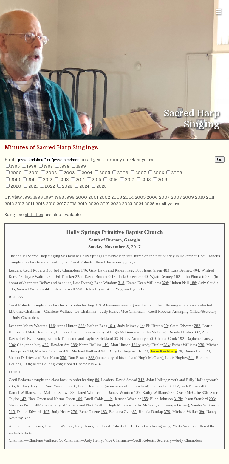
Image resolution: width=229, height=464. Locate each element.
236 (12, 386)
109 (79, 399)
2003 (69, 172)
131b (135, 345)
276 (74, 411)
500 (50, 276)
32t (66, 262)
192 (181, 338)
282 (197, 325)
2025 (101, 186)
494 (98, 364)
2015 (96, 179)
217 (141, 289)
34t (191, 357)
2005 (104, 172)
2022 (50, 186)
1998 (64, 166)
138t (72, 392)
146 (84, 270)
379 (167, 411)
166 (52, 325)
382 (197, 332)
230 (201, 345)
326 (165, 282)
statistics (34, 214)
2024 (84, 186)
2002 (51, 172)
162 (177, 276)
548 (19, 276)
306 (12, 289)
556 (63, 357)
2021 (33, 186)
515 (12, 411)
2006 (122, 172)
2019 (162, 179)
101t (111, 325)
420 (66, 351)
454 (22, 338)
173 (145, 351)
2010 (15, 179)
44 (142, 325)
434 (30, 351)
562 (38, 392)
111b (108, 399)
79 (180, 351)
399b (27, 364)
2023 (67, 186)
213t (113, 276)
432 (45, 345)
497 (46, 411)
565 (138, 270)
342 (141, 379)
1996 (31, 166)
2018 (146, 179)
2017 (129, 179)
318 (121, 282)
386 (74, 345)
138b (135, 426)
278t (72, 386)
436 (110, 289)
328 (207, 351)
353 (82, 332)
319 (98, 305)
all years (170, 203)
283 (91, 357)
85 (134, 411)
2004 (87, 172)
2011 (31, 179)
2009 (176, 172)
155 (145, 399)
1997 (48, 166)
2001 (34, 172)
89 (97, 379)
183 (104, 411)
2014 (80, 179)
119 (105, 345)
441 (48, 289)
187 (137, 392)
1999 (81, 166)
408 (204, 386)
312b (178, 399)
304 (12, 345)
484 (38, 405)
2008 (158, 172)
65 (102, 386)
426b (102, 351)
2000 (16, 172)
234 (171, 392)
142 (23, 399)
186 (193, 282)
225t (79, 276)
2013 (64, 179)
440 (145, 276)
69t (201, 411)
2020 (15, 186)
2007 (140, 172)
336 (205, 392)
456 (150, 338)
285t (209, 276)
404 (196, 270)
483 (166, 270)
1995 (15, 166)
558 (79, 289)
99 (166, 325)
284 (166, 345)
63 (116, 338)
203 (212, 399)
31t (49, 270)
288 (59, 364)
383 (81, 325)
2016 (113, 179)
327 (27, 418)
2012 (47, 179)
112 (176, 386)
